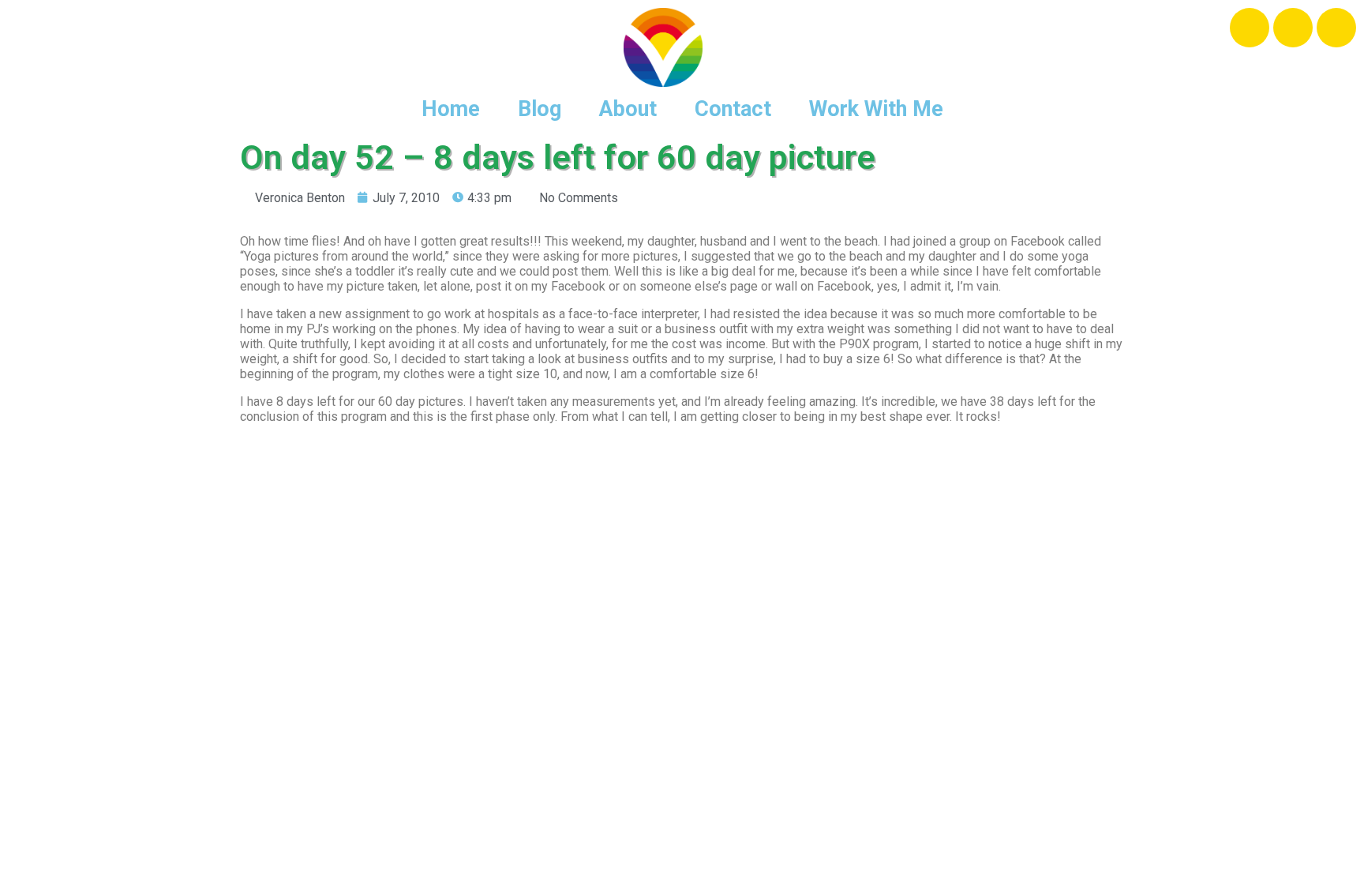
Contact (733, 109)
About (628, 109)
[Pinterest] (1336, 27)
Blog (539, 109)
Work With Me (876, 109)
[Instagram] (1293, 27)
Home (451, 109)
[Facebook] (1249, 27)
